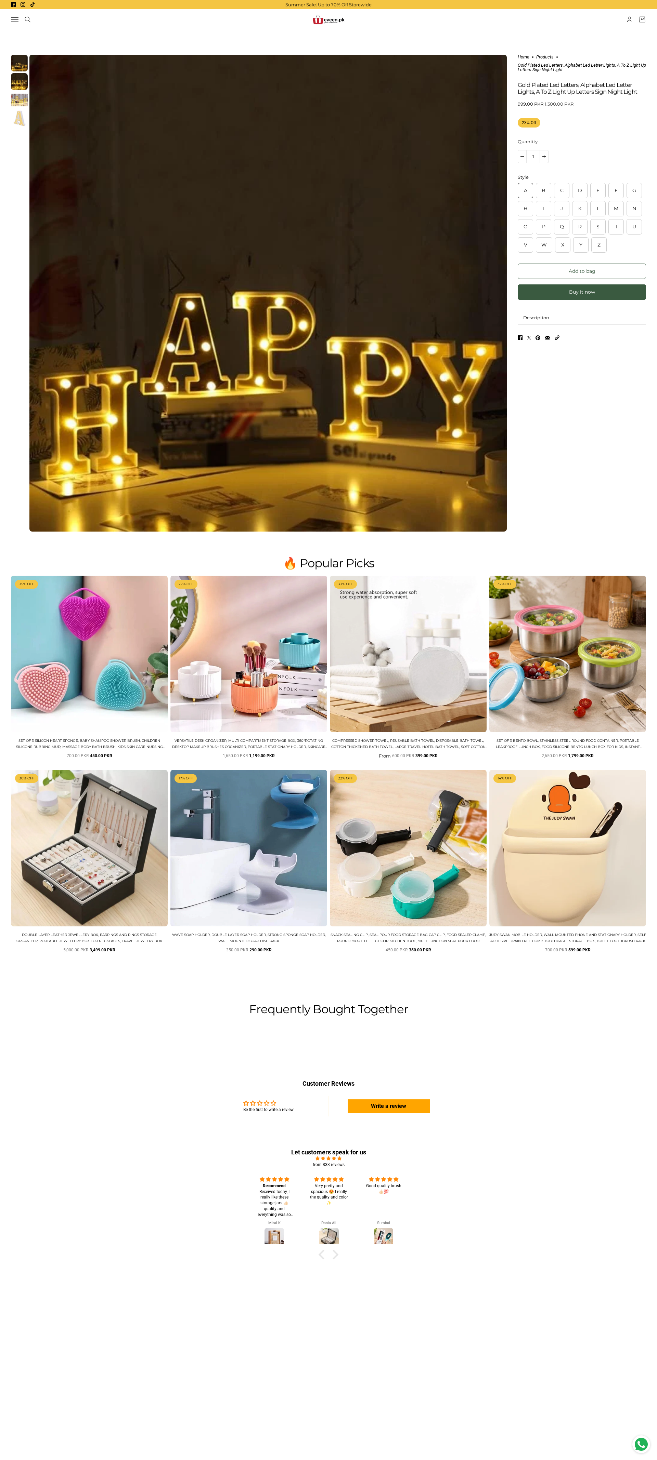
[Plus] (544, 156)
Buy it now (582, 292)
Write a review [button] (388, 1106)
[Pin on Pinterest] (538, 337)
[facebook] (13, 4)
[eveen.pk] (328, 19)
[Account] (629, 19)
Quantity (528, 141)
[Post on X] (529, 338)
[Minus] (522, 156)
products (545, 57)
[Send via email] (547, 337)
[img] (328, 1158)
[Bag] (642, 19)
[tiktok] (32, 4)
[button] (557, 337)
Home (523, 57)
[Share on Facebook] (520, 337)
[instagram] (23, 4)
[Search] (27, 19)
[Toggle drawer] (14, 19)
